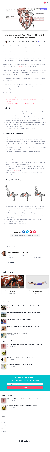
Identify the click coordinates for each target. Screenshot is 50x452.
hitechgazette (16, 170)
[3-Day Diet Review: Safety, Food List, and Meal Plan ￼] (3, 359)
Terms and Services (5, 425)
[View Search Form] (45, 2)
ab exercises (37, 48)
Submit (25, 387)
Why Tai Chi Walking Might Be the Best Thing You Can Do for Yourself (24, 312)
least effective (19, 66)
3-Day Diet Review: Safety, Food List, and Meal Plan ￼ (20, 357)
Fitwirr (24, 441)
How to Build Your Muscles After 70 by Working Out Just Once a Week (23, 305)
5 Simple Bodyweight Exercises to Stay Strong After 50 (20, 319)
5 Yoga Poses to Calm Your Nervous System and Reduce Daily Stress (23, 326)
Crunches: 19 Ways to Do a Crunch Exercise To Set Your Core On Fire (25, 97)
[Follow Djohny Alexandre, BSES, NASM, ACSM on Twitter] (10, 262)
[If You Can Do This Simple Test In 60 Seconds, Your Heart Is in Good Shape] (3, 346)
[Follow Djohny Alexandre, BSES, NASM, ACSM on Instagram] (12, 262)
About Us (3, 419)
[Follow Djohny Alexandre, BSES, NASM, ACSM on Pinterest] (13, 262)
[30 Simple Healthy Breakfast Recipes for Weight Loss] (3, 366)
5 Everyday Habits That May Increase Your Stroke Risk (20, 333)
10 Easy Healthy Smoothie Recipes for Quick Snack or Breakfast (22, 351)
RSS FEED (3, 431)
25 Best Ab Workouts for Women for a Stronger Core (20, 103)
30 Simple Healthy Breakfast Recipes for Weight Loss (19, 364)
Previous (3, 285)
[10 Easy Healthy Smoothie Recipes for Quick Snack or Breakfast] (3, 352)
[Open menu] (47, 2)
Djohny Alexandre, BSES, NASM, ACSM (19, 41)
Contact (3, 422)
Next (47, 285)
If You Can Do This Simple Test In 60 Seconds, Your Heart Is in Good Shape (24, 344)
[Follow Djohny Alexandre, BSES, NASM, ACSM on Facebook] (8, 262)
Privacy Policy (4, 428)
